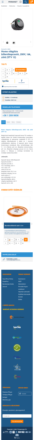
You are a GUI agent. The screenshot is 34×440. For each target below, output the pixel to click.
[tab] (3, 122)
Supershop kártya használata (10, 86)
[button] (5, 69)
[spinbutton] (3, 69)
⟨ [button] (3, 41)
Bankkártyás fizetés (8, 284)
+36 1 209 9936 (10, 115)
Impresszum (21, 279)
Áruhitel (20, 297)
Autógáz (5, 397)
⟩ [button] (30, 41)
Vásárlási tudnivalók (24, 292)
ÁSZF (20, 281)
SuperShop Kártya (8, 279)
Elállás (20, 299)
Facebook (23, 393)
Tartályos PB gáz (7, 395)
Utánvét (5, 286)
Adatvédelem (22, 284)
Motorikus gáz (7, 400)
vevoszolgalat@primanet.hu (13, 260)
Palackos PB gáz (7, 392)
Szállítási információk (24, 294)
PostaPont (5, 281)
